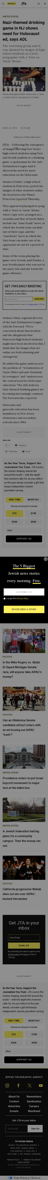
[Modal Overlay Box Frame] (24, 590)
